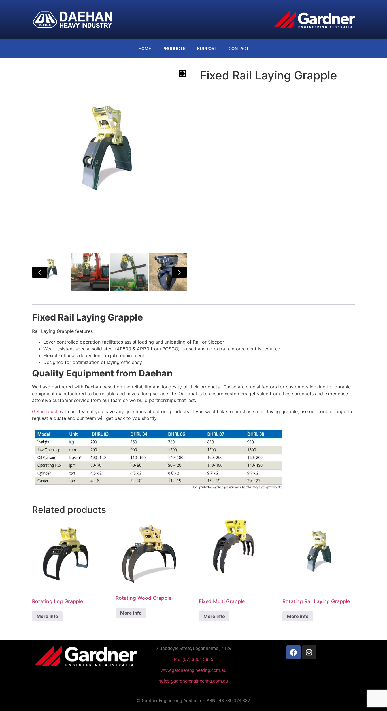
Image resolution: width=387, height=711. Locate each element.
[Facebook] (293, 652)
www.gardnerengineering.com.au (193, 670)
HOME (144, 48)
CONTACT (239, 48)
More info (47, 616)
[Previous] (39, 272)
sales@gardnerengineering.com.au (193, 681)
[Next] (179, 272)
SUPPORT (207, 48)
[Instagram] (309, 652)
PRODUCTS (174, 48)
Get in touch (45, 411)
